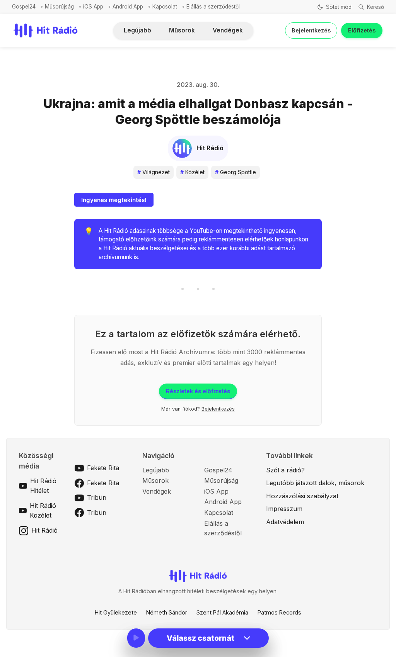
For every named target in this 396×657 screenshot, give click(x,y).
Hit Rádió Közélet (43, 510)
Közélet (192, 172)
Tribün (96, 497)
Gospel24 (24, 6)
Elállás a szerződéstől (213, 6)
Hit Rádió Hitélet (43, 486)
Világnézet (153, 172)
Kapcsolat (164, 6)
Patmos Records (279, 612)
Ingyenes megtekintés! (114, 200)
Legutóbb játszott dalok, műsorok (315, 483)
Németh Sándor (166, 612)
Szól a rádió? (285, 470)
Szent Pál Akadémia (222, 612)
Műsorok (182, 30)
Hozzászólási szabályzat (302, 496)
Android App (128, 6)
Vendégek (228, 30)
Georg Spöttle (235, 172)
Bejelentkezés (311, 30)
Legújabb (137, 30)
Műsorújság (59, 6)
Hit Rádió (44, 530)
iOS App (93, 6)
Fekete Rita (103, 468)
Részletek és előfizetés (198, 391)
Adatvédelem (285, 522)
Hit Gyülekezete (116, 612)
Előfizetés (362, 30)
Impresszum (284, 509)
